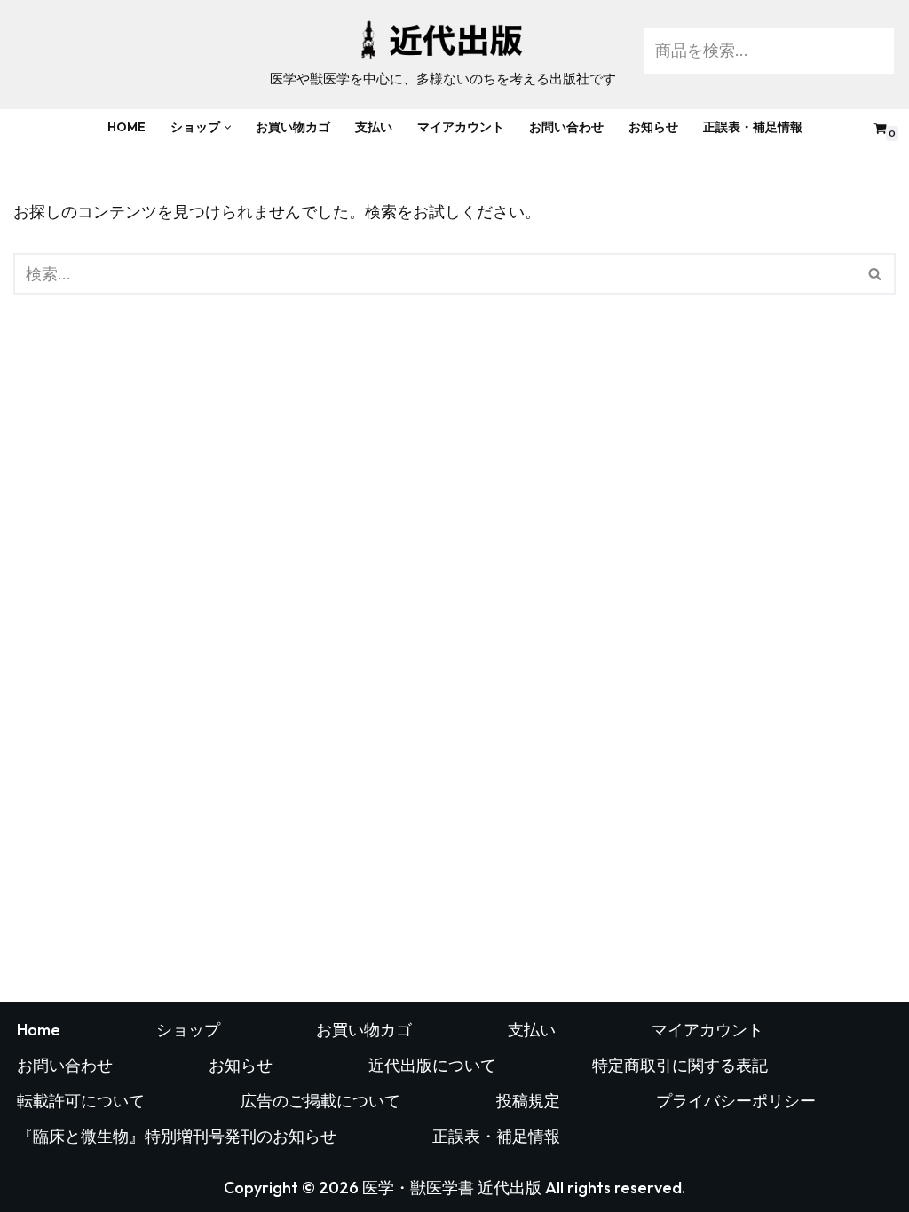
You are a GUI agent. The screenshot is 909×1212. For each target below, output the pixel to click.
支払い (373, 127)
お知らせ (653, 127)
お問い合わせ (566, 127)
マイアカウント (460, 127)
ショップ (188, 1029)
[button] (228, 127)
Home (126, 127)
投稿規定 (528, 1100)
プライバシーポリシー (736, 1100)
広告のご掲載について (320, 1100)
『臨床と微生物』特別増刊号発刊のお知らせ (176, 1136)
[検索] (876, 274)
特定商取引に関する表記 (680, 1065)
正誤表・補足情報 (752, 127)
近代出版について (432, 1065)
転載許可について (81, 1100)
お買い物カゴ (293, 127)
